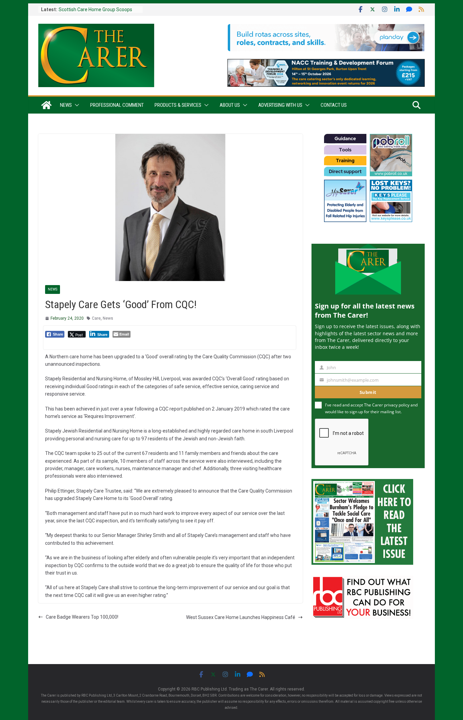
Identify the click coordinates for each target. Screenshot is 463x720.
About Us (230, 105)
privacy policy (396, 405)
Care (96, 318)
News (66, 105)
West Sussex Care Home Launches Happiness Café (240, 617)
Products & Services (178, 105)
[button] (75, 105)
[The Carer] (46, 105)
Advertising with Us (280, 105)
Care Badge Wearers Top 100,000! (82, 617)
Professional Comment (117, 105)
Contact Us (334, 105)
